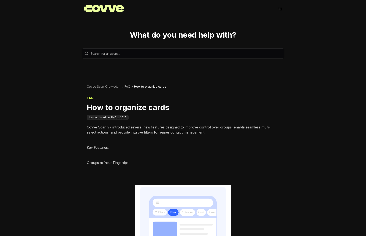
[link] (150, 87)
